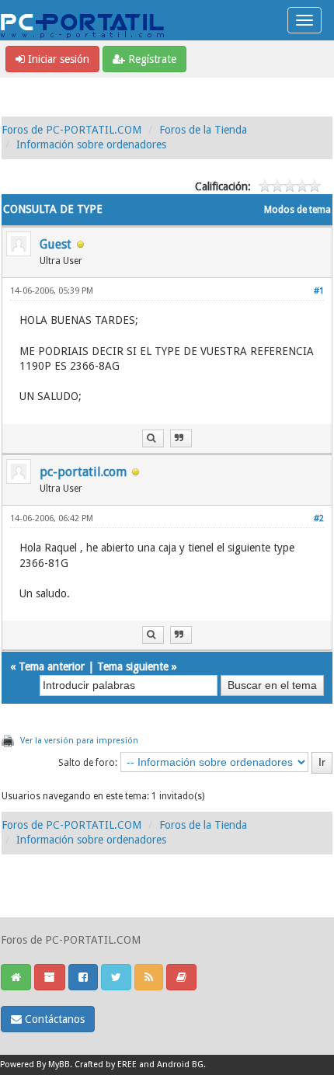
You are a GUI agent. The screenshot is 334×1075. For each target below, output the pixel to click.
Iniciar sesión (57, 59)
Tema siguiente (133, 666)
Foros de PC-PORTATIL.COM (71, 130)
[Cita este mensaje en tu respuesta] (181, 438)
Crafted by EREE (106, 1064)
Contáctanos (53, 1019)
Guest (55, 244)
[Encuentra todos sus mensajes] (153, 438)
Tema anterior (52, 666)
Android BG (180, 1064)
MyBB (59, 1064)
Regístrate (150, 59)
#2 (319, 518)
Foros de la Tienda (203, 130)
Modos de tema (297, 209)
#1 (319, 291)
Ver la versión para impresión (79, 741)
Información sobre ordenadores (91, 144)
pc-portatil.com (83, 471)
